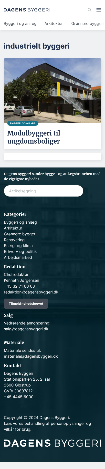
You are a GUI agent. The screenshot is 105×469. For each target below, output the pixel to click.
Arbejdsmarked (18, 257)
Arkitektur (53, 23)
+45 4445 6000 (18, 396)
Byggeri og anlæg (20, 23)
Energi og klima (18, 245)
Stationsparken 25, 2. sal (27, 379)
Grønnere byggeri (20, 233)
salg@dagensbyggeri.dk (26, 328)
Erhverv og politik (20, 251)
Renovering (14, 239)
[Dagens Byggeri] (27, 9)
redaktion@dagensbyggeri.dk (31, 292)
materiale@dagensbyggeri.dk (31, 356)
